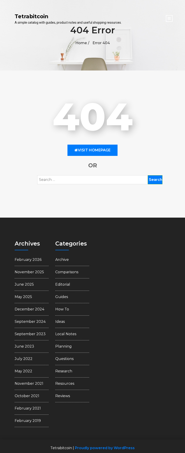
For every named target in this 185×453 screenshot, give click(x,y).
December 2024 (29, 309)
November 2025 (29, 272)
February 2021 (28, 408)
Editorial (62, 284)
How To (62, 309)
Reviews (62, 396)
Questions (64, 359)
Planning (63, 346)
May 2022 (23, 371)
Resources (64, 383)
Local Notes (65, 334)
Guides (61, 297)
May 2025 (23, 297)
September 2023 (30, 334)
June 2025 (24, 284)
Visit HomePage (94, 150)
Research (63, 371)
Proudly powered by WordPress (105, 448)
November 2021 (29, 383)
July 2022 (23, 359)
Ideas (60, 321)
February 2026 (28, 259)
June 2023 (24, 346)
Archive (62, 259)
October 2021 (27, 396)
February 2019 (28, 421)
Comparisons (66, 272)
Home (81, 43)
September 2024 (30, 321)
